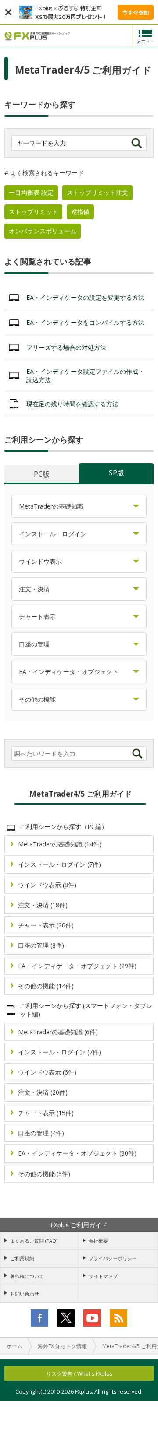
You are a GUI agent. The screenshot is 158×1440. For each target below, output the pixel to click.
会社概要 (98, 1240)
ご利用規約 (22, 1258)
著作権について (27, 1276)
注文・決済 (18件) (43, 905)
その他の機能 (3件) (44, 1174)
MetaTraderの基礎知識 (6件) (58, 1032)
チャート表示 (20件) (46, 925)
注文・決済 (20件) (43, 1092)
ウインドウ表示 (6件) (47, 1072)
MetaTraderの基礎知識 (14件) (59, 844)
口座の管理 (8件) (41, 945)
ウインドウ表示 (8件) (47, 885)
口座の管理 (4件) (41, 1133)
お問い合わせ (24, 1293)
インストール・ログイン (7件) (59, 864)
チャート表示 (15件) (46, 1113)
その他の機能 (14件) (46, 986)
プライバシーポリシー (113, 1258)
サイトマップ (103, 1276)
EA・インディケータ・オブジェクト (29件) (77, 966)
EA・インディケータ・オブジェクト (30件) (77, 1153)
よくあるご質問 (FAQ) (33, 1240)
